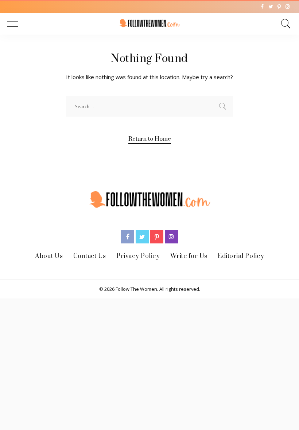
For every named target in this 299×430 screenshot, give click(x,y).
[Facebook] (262, 7)
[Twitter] (271, 7)
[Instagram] (287, 7)
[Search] (284, 24)
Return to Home (149, 138)
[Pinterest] (279, 7)
